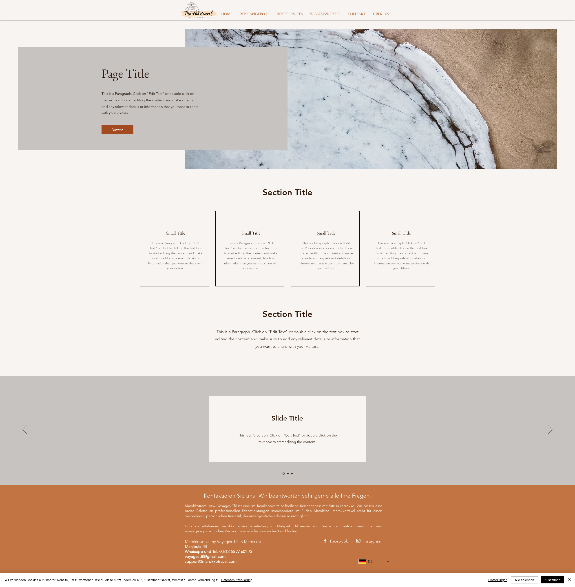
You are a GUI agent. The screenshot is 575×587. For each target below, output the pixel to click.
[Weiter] (550, 430)
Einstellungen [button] (497, 580)
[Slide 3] (292, 473)
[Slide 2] (288, 474)
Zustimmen (552, 580)
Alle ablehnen (524, 580)
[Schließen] (569, 579)
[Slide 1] (283, 473)
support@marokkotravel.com (211, 561)
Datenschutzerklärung (236, 580)
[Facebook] (325, 541)
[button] (117, 129)
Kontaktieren (219, 495)
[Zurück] (24, 430)
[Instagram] (358, 541)
